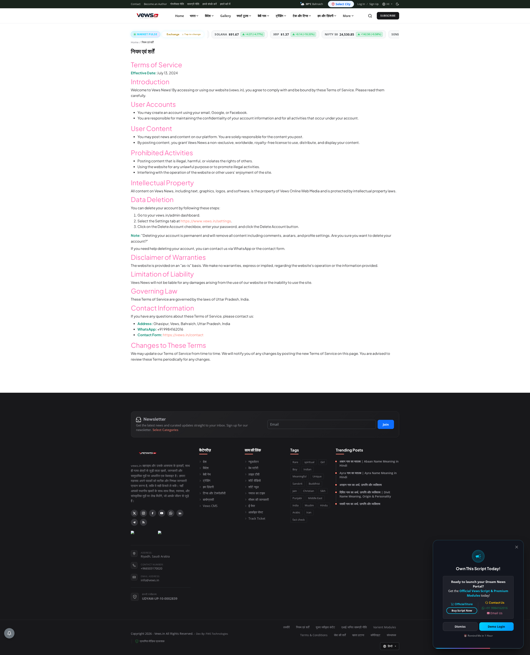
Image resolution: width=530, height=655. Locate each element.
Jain (295, 491)
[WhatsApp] (170, 513)
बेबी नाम (262, 16)
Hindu (324, 505)
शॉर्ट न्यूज (253, 487)
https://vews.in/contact (183, 334)
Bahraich (314, 4)
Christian (308, 491)
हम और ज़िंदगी (325, 16)
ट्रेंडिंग (279, 16)
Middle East (315, 498)
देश (205, 462)
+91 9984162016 (496, 608)
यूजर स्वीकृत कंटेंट (325, 627)
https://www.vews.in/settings (206, 221)
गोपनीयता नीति (177, 4)
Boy (295, 469)
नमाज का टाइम (256, 493)
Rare (295, 462)
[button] (387, 4)
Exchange (184, 34)
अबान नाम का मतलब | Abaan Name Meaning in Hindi (369, 463)
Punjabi (297, 498)
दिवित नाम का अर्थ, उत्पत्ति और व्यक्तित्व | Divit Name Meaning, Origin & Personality (365, 494)
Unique (317, 476)
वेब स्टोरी (253, 468)
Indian (307, 469)
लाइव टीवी (253, 474)
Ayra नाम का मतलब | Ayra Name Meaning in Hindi (368, 475)
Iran (308, 512)
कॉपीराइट (375, 635)
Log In (361, 4)
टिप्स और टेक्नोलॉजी (214, 493)
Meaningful (299, 476)
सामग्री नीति (193, 4)
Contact (136, 4)
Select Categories (165, 430)
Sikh (322, 491)
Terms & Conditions (314, 635)
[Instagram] (143, 513)
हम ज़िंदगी (208, 487)
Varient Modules (384, 627)
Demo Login (496, 627)
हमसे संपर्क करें (209, 4)
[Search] (370, 16)
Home (179, 16)
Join (386, 424)
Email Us (496, 613)
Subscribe (388, 15)
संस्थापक (391, 635)
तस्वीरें (286, 627)
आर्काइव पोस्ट (255, 512)
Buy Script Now (462, 610)
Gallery (225, 16)
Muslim (309, 505)
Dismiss (460, 627)
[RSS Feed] (143, 522)
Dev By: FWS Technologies (212, 634)
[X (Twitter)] (134, 513)
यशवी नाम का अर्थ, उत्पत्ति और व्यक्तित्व (360, 504)
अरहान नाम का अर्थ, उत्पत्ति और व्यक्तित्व (361, 485)
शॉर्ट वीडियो (254, 480)
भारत (192, 16)
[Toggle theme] (397, 4)
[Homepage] (147, 15)
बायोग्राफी (208, 499)
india (296, 505)
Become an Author (155, 4)
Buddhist (314, 483)
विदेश (208, 16)
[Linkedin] (179, 513)
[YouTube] (161, 513)
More (347, 16)
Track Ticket (256, 518)
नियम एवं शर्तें (302, 627)
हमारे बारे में (225, 4)
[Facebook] (152, 513)
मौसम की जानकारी (258, 499)
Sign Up (374, 4)
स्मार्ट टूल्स (242, 16)
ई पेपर (251, 506)
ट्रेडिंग (206, 480)
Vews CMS (210, 506)
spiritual (309, 462)
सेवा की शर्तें (340, 635)
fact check (299, 519)
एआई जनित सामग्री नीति (354, 627)
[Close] (517, 547)
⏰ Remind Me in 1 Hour (478, 635)
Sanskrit (297, 483)
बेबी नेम (207, 474)
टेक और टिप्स (300, 16)
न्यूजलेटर (253, 462)
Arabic (296, 512)
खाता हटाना (358, 635)
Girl (322, 462)
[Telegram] (134, 522)
